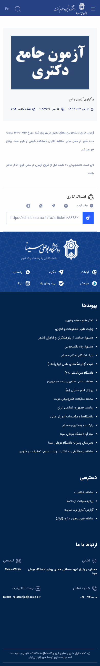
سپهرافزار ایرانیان (37, 657)
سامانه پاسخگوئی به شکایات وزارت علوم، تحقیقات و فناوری (56, 451)
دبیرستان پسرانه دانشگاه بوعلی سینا (70, 442)
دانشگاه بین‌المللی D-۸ (79, 372)
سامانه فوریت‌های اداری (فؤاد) (74, 518)
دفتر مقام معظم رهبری (79, 320)
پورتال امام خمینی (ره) (79, 390)
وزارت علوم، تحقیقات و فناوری (74, 329)
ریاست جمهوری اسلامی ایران (75, 407)
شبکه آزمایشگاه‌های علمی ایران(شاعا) (70, 364)
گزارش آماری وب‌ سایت (78, 510)
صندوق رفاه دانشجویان (79, 346)
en (7, 9)
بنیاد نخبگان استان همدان (77, 355)
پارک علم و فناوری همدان (77, 425)
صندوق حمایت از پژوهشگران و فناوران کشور (66, 337)
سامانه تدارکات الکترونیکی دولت (73, 399)
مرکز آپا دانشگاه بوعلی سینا (76, 434)
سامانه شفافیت (83, 492)
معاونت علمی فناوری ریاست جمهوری (70, 381)
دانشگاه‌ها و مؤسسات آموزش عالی (71, 416)
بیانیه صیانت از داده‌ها (79, 501)
